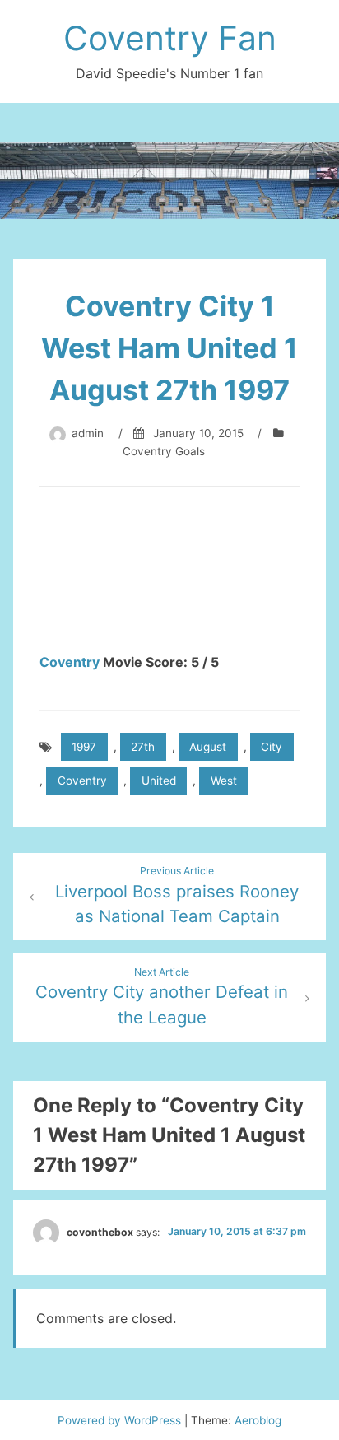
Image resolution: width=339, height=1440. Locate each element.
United (159, 780)
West (224, 780)
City (271, 746)
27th (143, 746)
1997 (84, 746)
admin (88, 433)
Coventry (69, 662)
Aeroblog (258, 1420)
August (207, 746)
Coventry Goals (164, 451)
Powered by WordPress (121, 1420)
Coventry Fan (169, 37)
